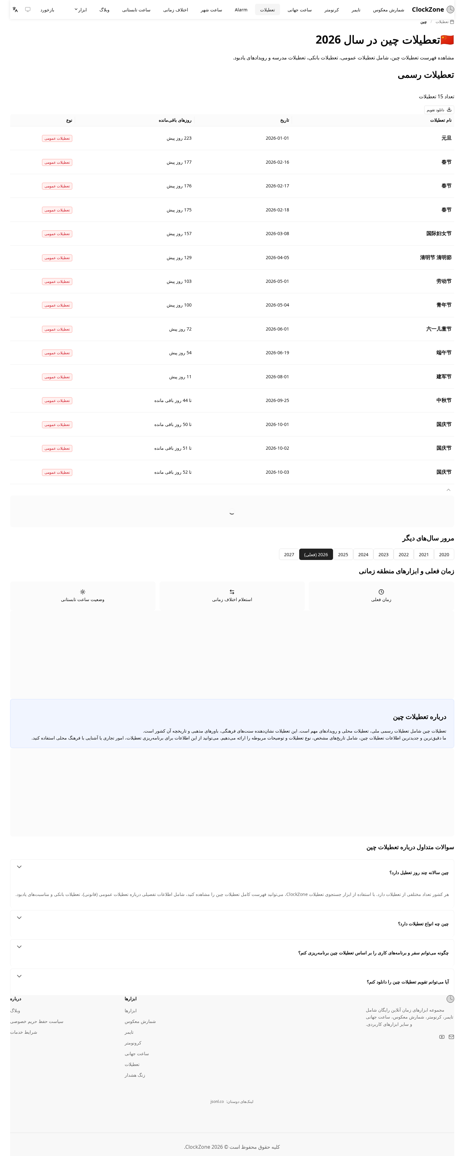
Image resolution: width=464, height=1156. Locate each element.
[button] (28, 9)
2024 (363, 554)
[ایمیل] (451, 1037)
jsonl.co (217, 1101)
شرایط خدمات (23, 1032)
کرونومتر (133, 1043)
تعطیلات (442, 21)
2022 (404, 554)
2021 (424, 554)
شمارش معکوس (140, 1021)
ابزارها (131, 1010)
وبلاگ (15, 1010)
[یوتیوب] (442, 1037)
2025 (343, 554)
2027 (289, 554)
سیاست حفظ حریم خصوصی (36, 1021)
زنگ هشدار (135, 1075)
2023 (383, 554)
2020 (444, 554)
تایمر (129, 1032)
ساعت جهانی (137, 1053)
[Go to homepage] (450, 999)
